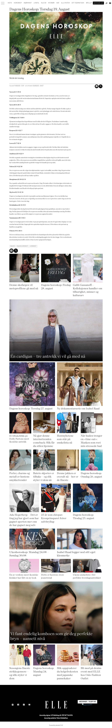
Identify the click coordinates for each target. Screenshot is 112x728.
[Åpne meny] (2, 2)
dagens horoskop (22, 246)
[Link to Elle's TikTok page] (24, 705)
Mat (57, 3)
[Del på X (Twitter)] (100, 86)
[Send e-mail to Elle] (29, 705)
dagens (12, 246)
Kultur (43, 3)
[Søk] (106, 3)
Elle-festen (65, 3)
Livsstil (36, 3)
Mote (10, 3)
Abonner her (98, 3)
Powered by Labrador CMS (56, 725)
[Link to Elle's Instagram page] (13, 705)
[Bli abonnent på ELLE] (87, 704)
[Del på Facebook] (97, 86)
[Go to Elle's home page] (56, 704)
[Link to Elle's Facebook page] (18, 705)
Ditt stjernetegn (78, 3)
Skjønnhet (28, 3)
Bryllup (89, 3)
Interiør (51, 3)
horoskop (33, 246)
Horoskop (18, 3)
